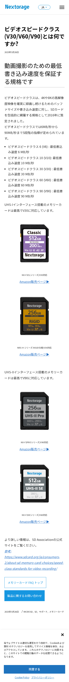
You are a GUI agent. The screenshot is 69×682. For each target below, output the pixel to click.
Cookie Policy (22, 677)
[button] (63, 635)
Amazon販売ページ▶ (34, 281)
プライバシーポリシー (42, 677)
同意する (34, 669)
